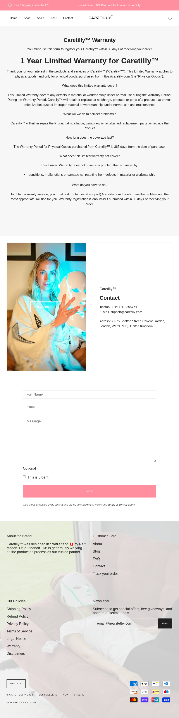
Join (138, 378)
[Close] (150, 329)
